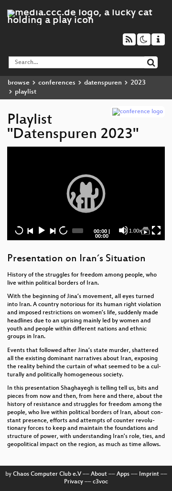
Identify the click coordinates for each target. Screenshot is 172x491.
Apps (123, 474)
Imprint (149, 474)
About (99, 474)
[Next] (52, 230)
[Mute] (123, 230)
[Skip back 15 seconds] (19, 230)
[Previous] (30, 230)
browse (19, 83)
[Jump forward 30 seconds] (63, 230)
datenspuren (103, 83)
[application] (86, 193)
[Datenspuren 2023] (145, 230)
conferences (56, 83)
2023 (138, 83)
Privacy (73, 482)
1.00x (135, 231)
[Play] (86, 193)
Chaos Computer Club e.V (47, 474)
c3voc (100, 482)
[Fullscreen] (156, 230)
